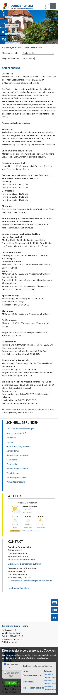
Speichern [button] (11, 682)
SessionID (29, 681)
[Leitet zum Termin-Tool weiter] (4, 40)
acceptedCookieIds (34, 687)
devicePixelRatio (33, 675)
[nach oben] (54, 620)
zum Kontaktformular (18, 588)
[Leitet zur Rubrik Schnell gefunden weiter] (4, 23)
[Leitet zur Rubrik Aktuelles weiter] (4, 14)
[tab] (11, 666)
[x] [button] (19, 682)
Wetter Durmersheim (27, 502)
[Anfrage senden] (54, 612)
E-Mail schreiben (10, 642)
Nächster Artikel (33, 47)
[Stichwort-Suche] (47, 8)
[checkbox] (5, 664)
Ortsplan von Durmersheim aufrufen (24, 563)
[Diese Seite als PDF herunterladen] (54, 605)
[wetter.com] (15, 531)
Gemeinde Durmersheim (50, 676)
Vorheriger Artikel (11, 47)
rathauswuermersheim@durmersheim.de (33, 580)
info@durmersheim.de (24, 559)
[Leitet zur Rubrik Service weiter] (4, 31)
